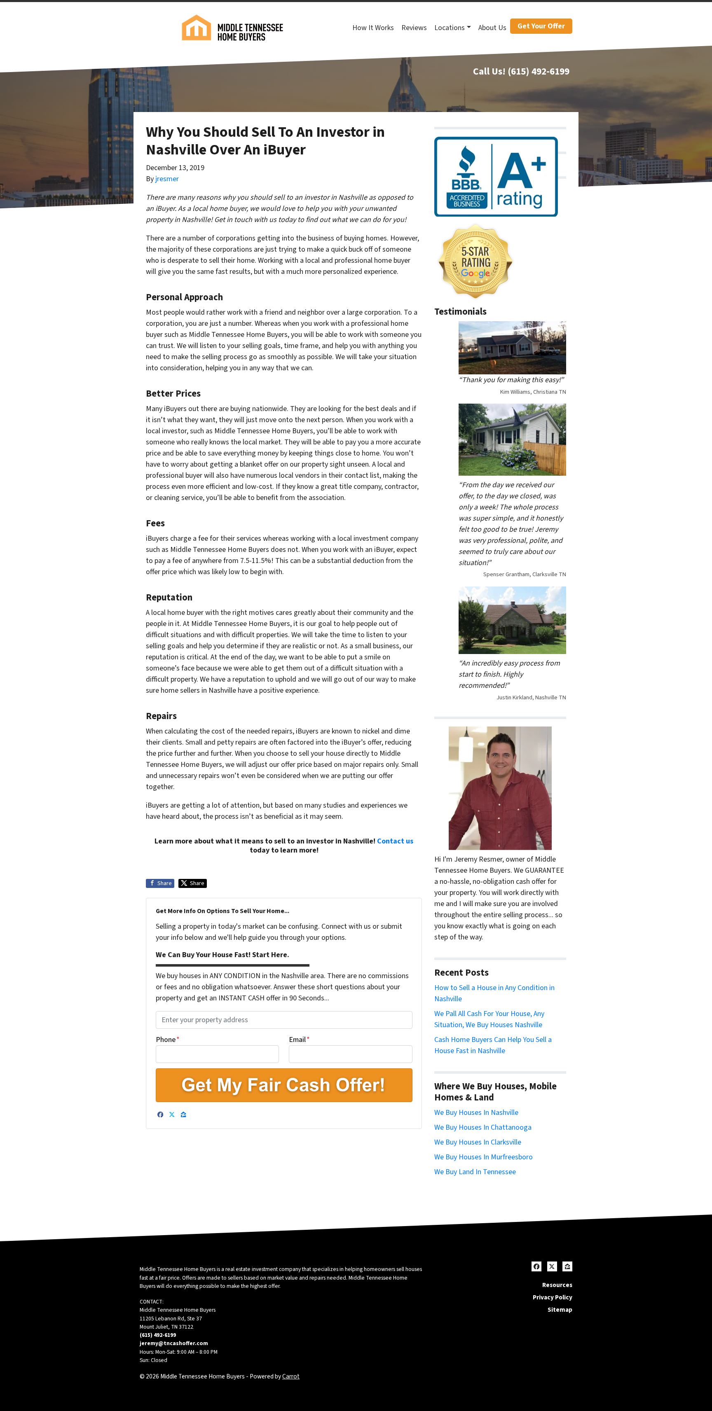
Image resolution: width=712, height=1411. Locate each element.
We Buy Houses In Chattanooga (483, 1127)
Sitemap (560, 1309)
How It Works (373, 28)
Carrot (291, 1376)
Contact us (395, 841)
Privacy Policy (552, 1297)
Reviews (414, 28)
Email (299, 1040)
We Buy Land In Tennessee (475, 1172)
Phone (168, 1040)
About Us (492, 28)
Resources (557, 1285)
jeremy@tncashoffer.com (174, 1343)
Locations (449, 28)
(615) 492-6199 (538, 71)
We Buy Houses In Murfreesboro (483, 1157)
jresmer (167, 179)
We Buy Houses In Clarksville (477, 1142)
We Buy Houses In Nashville (476, 1112)
